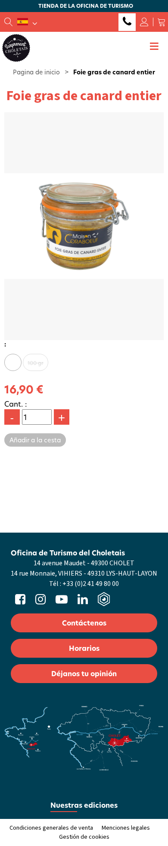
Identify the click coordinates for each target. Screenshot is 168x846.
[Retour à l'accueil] (16, 47)
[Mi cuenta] (144, 21)
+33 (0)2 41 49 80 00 (127, 22)
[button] (161, 21)
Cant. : (15, 404)
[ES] (27, 22)
